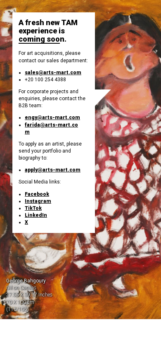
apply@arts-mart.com (52, 170)
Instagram (38, 201)
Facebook (37, 194)
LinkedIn (36, 215)
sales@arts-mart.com (53, 72)
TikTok (33, 208)
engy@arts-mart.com (52, 117)
